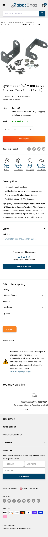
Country (6, 290)
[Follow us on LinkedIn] (33, 501)
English (32, 488)
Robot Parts (19, 22)
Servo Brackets (6, 25)
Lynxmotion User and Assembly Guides (20, 239)
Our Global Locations (10, 488)
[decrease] (15, 129)
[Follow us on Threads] (38, 501)
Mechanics (29, 22)
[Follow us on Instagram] (14, 501)
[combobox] (21, 13)
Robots (10, 22)
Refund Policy (8, 340)
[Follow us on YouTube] (24, 501)
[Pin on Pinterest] (34, 149)
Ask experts (30, 170)
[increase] (30, 129)
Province (6, 301)
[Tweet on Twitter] (39, 149)
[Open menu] (4, 5)
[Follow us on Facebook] (4, 501)
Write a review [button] (24, 266)
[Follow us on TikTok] (28, 501)
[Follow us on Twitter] (9, 501)
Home (3, 22)
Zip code (6, 313)
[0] (43, 5)
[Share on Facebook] (29, 149)
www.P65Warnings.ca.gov (20, 372)
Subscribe (24, 476)
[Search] (42, 13)
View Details (18, 170)
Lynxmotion (8, 96)
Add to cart (24, 139)
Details (6, 170)
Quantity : (7, 129)
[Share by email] (43, 149)
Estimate (9, 329)
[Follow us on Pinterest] (19, 501)
